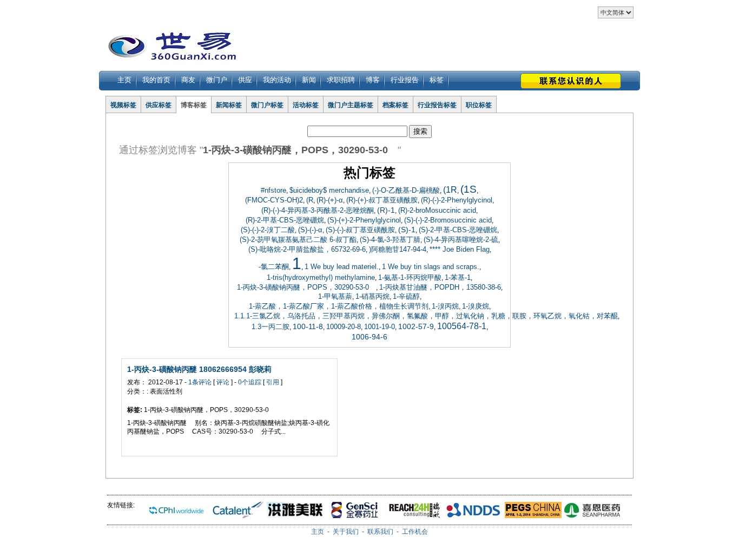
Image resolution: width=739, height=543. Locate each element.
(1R (450, 189)
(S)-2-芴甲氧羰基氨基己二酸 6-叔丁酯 (298, 239)
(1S (468, 189)
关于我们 (346, 531)
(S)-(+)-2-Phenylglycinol (364, 220)
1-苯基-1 (458, 277)
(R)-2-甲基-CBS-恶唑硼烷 (285, 220)
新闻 (309, 80)
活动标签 (306, 105)
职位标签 (479, 105)
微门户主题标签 (350, 105)
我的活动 (277, 80)
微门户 (216, 80)
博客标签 (194, 105)
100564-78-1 (461, 326)
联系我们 (380, 531)
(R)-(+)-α (329, 200)
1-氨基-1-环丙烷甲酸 (409, 277)
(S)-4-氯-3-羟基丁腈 (390, 239)
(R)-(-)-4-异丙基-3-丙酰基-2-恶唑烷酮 (317, 210)
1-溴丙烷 (445, 306)
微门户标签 (267, 105)
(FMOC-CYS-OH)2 (274, 200)
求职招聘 (341, 80)
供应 (245, 80)
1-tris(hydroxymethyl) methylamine (321, 277)
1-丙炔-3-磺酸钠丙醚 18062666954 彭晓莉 (199, 369)
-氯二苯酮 (274, 267)
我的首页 (156, 80)
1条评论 (200, 382)
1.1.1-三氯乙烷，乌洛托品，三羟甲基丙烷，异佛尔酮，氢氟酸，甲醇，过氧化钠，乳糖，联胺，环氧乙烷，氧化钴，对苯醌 (426, 316)
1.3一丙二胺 (270, 327)
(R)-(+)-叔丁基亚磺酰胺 (382, 200)
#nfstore (273, 190)
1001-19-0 (379, 327)
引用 (272, 382)
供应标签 (158, 105)
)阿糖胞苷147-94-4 (397, 249)
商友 (188, 80)
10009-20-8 (343, 327)
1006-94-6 (369, 336)
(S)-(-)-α (310, 230)
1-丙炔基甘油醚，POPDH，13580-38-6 (440, 287)
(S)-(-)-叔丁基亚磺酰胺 (360, 230)
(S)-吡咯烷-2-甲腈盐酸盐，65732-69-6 (307, 249)
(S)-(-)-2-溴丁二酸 (268, 230)
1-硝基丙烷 (372, 296)
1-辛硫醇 (406, 296)
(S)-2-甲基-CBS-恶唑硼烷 (458, 230)
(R (309, 200)
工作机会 (415, 531)
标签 (437, 80)
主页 (124, 80)
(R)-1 (386, 210)
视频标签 (123, 105)
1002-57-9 (416, 326)
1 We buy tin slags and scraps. (430, 267)
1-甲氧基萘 (335, 296)
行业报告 (405, 80)
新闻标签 (229, 105)
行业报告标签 (437, 105)
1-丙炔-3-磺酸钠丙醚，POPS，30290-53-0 (306, 287)
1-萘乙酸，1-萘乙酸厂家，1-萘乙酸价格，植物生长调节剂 (338, 306)
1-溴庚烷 (475, 306)
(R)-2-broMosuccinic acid (437, 210)
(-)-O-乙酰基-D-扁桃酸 (406, 190)
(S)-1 (406, 229)
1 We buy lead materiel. (342, 267)
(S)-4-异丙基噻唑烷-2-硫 (461, 239)
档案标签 (395, 105)
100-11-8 (308, 326)
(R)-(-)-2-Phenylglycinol (456, 200)
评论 (222, 382)
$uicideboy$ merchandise (329, 190)
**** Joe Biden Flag (460, 249)
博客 (373, 80)
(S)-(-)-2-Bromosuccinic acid (448, 220)
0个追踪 (249, 382)
